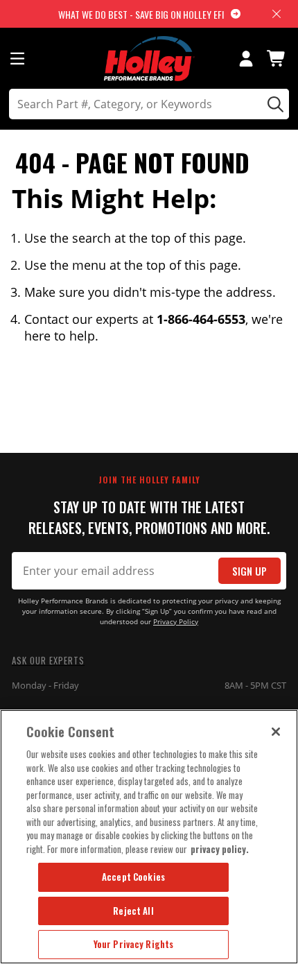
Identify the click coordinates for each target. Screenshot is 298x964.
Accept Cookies (133, 877)
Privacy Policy (175, 621)
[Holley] (149, 58)
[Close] (276, 731)
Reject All (133, 911)
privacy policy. (220, 849)
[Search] (273, 104)
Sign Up (249, 571)
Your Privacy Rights (133, 944)
